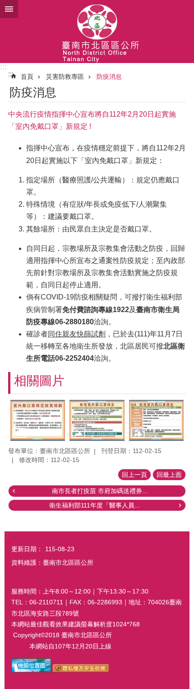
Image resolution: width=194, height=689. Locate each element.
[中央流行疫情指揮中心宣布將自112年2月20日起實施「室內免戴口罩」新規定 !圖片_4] (31, 670)
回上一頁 (134, 474)
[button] (37, 420)
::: (3, 67)
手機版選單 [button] (9, 9)
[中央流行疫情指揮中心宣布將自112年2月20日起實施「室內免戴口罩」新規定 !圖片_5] (81, 670)
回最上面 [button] (169, 474)
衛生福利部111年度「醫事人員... (94, 505)
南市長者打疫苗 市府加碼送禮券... (100, 490)
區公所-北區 (97, 31)
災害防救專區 (65, 76)
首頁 (27, 76)
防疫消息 (109, 76)
